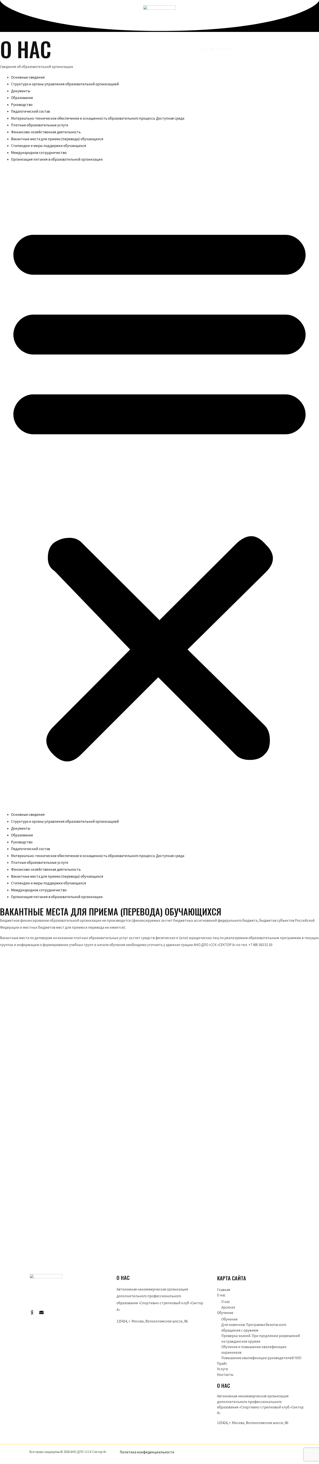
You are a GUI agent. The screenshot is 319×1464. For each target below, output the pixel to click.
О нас (221, 1295)
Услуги (222, 1369)
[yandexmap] (32, 1312)
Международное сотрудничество (39, 152)
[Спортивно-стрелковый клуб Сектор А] (159, 21)
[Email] (41, 1312)
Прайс (222, 1363)
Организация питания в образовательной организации (57, 159)
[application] (100, 49)
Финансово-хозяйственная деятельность (46, 132)
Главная (223, 1289)
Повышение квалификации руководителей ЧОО (261, 1357)
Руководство (22, 104)
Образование (22, 97)
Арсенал (228, 1307)
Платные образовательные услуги (39, 125)
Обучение (225, 1312)
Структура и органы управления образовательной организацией (65, 84)
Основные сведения (28, 77)
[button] (159, 489)
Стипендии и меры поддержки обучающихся (48, 145)
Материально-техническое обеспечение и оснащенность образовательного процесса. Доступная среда (97, 118)
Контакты (225, 1374)
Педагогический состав (30, 111)
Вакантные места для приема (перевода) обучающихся (57, 139)
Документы (20, 91)
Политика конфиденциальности (147, 1452)
